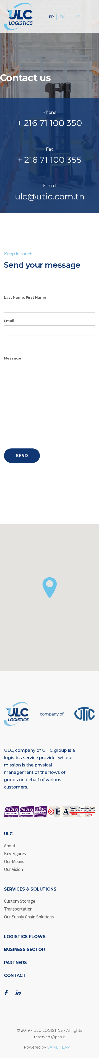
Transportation (18, 909)
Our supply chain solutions (29, 917)
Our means (14, 861)
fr (51, 16)
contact (15, 975)
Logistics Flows (24, 936)
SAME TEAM (59, 1047)
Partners (15, 962)
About (9, 846)
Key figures (15, 853)
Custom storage (19, 901)
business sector (24, 949)
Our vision (13, 869)
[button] (49, 587)
